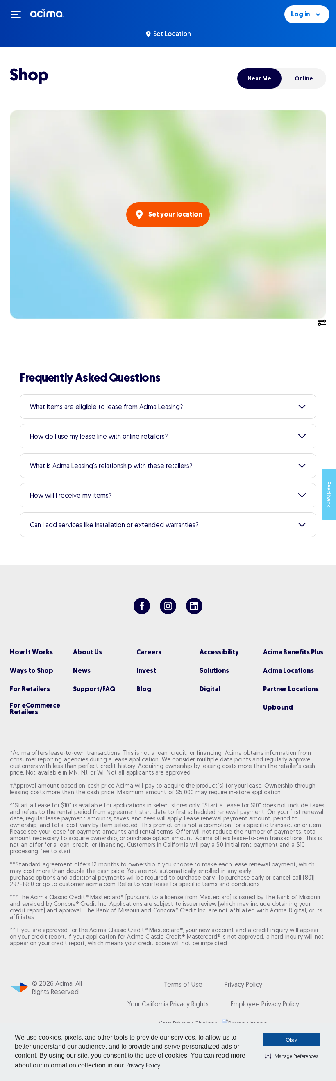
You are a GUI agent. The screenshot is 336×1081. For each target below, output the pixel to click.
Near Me (259, 78)
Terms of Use (183, 984)
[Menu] (20, 14)
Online (304, 78)
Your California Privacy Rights (168, 1004)
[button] (291, 1056)
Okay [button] (291, 1040)
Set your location (175, 214)
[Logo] (47, 13)
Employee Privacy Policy (265, 1004)
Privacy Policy (143, 1065)
